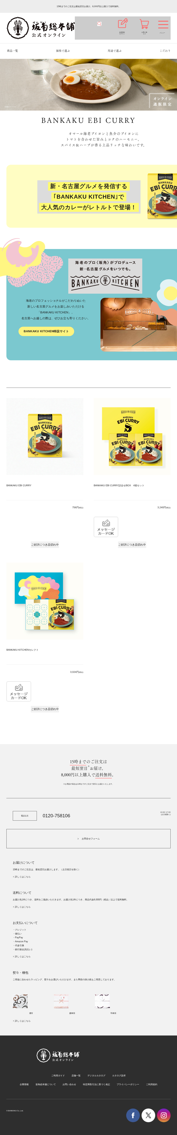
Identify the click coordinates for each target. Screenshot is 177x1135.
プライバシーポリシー (128, 1084)
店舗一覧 (76, 1075)
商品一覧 (12, 51)
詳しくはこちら (23, 876)
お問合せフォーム (91, 838)
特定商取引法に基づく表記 (96, 1084)
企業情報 (24, 1084)
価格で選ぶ (63, 51)
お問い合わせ (69, 1084)
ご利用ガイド (58, 1075)
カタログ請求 (119, 1075)
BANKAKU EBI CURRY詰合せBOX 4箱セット (119, 485)
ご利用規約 (151, 1084)
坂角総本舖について (46, 1084)
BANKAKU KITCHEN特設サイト (46, 331)
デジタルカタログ (96, 1075)
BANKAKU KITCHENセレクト (22, 649)
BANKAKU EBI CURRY (18, 485)
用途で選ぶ (115, 51)
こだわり (165, 51)
